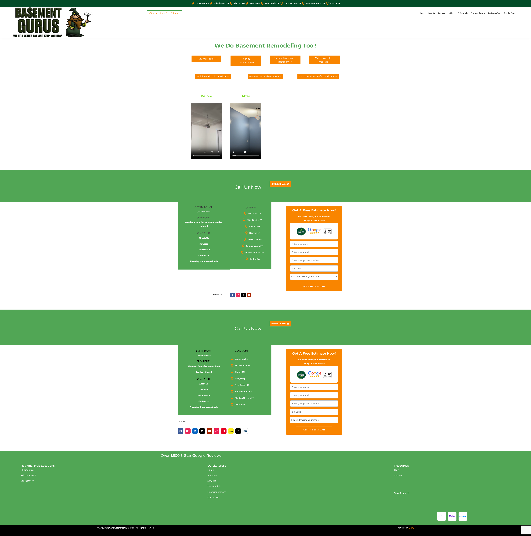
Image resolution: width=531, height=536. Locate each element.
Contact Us (213, 497)
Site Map (398, 475)
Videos (451, 13)
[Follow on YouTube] (209, 431)
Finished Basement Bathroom (284, 60)
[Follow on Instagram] (238, 295)
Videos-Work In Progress (323, 60)
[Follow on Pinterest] (224, 431)
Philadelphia (27, 469)
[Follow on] (254, 295)
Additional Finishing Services (211, 76)
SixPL (411, 527)
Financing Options (478, 13)
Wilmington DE (28, 475)
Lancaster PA (27, 480)
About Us (431, 13)
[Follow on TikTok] (216, 431)
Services (441, 13)
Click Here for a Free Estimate (164, 13)
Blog (396, 469)
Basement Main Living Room (264, 76)
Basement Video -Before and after (316, 76)
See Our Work (509, 13)
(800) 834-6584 (279, 183)
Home (422, 13)
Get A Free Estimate (314, 286)
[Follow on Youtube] (249, 295)
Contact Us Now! (494, 13)
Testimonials (463, 13)
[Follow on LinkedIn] (195, 431)
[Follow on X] (243, 295)
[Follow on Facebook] (232, 295)
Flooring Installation (246, 60)
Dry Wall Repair (206, 58)
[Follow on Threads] (238, 431)
